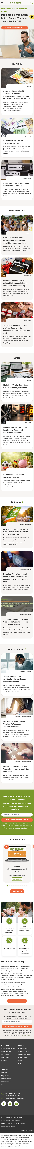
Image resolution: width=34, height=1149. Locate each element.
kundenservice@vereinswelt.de (14, 1099)
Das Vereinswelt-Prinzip (8, 1048)
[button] (31, 17)
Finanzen (16, 357)
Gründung (16, 501)
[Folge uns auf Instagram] (10, 1103)
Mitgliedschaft (16, 210)
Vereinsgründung (6, 1082)
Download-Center (23, 1051)
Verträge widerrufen (19, 1124)
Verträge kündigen (6, 1124)
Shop (19, 1063)
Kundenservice (22, 1057)
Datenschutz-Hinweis (23, 828)
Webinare (4, 1060)
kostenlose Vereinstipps (25, 1054)
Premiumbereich (23, 1048)
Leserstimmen (5, 1057)
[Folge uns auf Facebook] (3, 1103)
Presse (20, 1060)
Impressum (9, 1118)
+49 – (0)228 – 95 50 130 (12, 1093)
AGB (2, 1118)
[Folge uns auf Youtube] (16, 1103)
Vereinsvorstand (16, 649)
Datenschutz (18, 1118)
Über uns (4, 1085)
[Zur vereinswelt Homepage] (16, 3)
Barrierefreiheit (16, 1121)
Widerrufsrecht (5, 1121)
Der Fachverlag (5, 1054)
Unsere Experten (6, 1051)
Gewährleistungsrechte (8, 1127)
